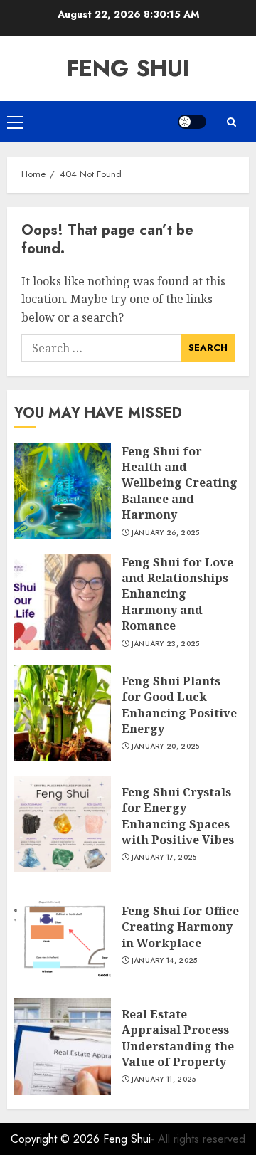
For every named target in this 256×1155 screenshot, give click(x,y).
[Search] (231, 122)
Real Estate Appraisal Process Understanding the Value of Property (178, 1038)
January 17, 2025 (164, 858)
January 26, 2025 (166, 533)
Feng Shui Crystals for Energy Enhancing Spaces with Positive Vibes (178, 816)
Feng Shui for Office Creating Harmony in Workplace (180, 927)
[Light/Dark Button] (192, 122)
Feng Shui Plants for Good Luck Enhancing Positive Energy (179, 705)
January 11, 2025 (164, 1080)
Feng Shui (128, 68)
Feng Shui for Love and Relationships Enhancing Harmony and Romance (177, 594)
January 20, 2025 (166, 746)
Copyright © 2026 (57, 1139)
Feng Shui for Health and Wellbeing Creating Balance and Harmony (180, 483)
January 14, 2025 (165, 961)
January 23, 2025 (166, 644)
